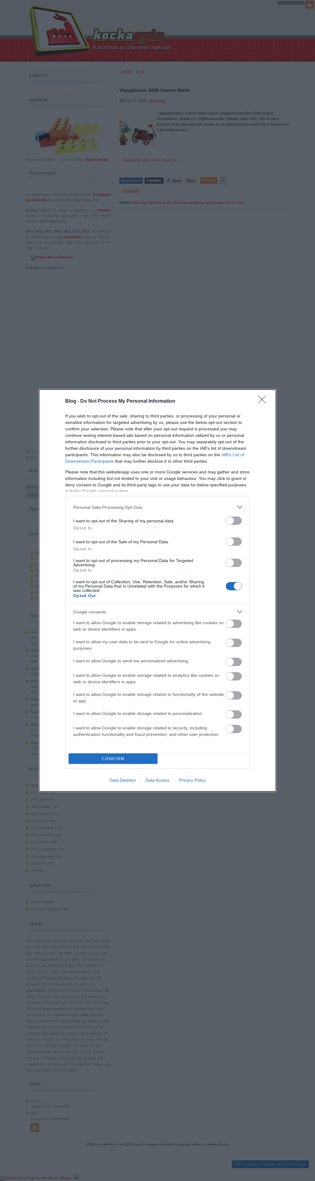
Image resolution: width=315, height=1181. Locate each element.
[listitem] (157, 507)
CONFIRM (113, 758)
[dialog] (157, 590)
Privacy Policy (192, 780)
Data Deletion (123, 780)
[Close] (264, 401)
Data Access (157, 780)
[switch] (234, 521)
